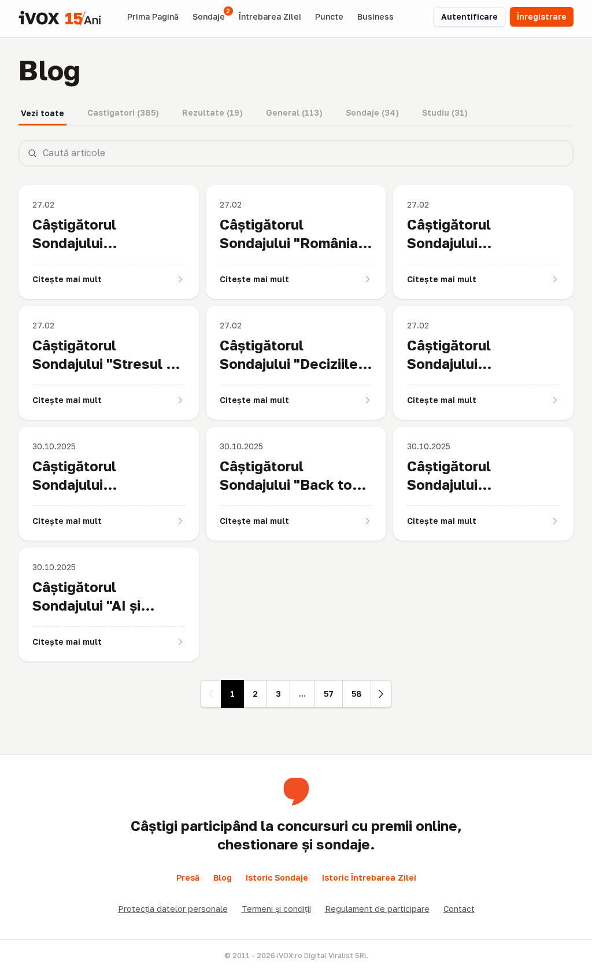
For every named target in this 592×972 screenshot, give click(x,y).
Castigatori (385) (123, 112)
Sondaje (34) (372, 112)
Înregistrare (542, 16)
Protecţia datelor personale (173, 909)
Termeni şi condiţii (276, 909)
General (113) (294, 112)
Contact (459, 909)
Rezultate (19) (212, 112)
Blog (222, 877)
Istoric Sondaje (277, 877)
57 (329, 693)
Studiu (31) (445, 112)
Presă (187, 877)
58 (357, 693)
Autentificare (469, 16)
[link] (211, 694)
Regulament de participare (377, 909)
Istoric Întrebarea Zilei (369, 877)
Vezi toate (42, 113)
